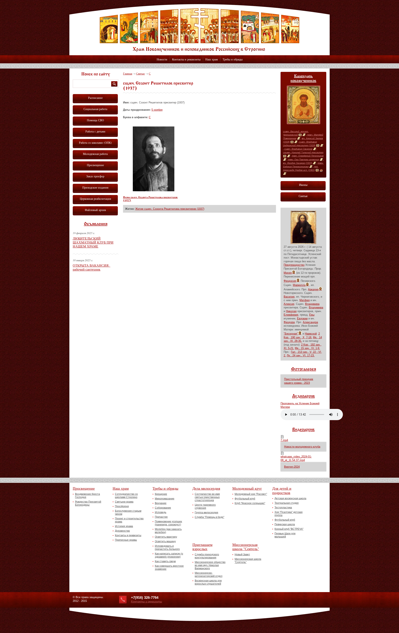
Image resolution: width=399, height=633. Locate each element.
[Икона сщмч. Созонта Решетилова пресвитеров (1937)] (153, 190)
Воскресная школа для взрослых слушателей (208, 582)
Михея (288, 272)
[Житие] (304, 135)
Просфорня (122, 506)
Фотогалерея (303, 369)
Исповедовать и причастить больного (167, 548)
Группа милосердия (206, 512)
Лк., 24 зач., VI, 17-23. (301, 355)
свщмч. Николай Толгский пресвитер (303, 152)
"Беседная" (291, 333)
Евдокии (302, 318)
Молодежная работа (95, 154)
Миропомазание (164, 498)
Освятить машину (165, 541)
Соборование (163, 507)
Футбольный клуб (245, 498)
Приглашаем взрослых (202, 546)
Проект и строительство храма (129, 520)
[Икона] (300, 135)
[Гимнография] (321, 170)
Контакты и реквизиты (186, 59)
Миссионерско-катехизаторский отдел (208, 575)
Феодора (289, 322)
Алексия (289, 303)
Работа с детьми (95, 131)
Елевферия (291, 314)
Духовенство (122, 530)
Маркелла (299, 285)
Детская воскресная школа (290, 498)
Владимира (312, 303)
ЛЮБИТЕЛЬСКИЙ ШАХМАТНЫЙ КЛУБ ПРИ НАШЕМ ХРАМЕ (93, 242)
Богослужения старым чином (128, 512)
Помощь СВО (95, 120)
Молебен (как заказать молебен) (168, 531)
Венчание (160, 503)
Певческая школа (285, 524)
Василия (289, 296)
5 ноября (157, 109)
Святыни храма (124, 501)
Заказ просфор (95, 176)
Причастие (161, 516)
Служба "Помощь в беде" (209, 517)
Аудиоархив (303, 396)
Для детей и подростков (281, 490)
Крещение (161, 494)
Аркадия (313, 289)
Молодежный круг (247, 488)
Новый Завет (242, 554)
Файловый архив (95, 210)
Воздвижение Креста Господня (87, 496)
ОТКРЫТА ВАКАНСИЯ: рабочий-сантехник (91, 267)
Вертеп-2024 (292, 466)
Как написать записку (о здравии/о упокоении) (169, 555)
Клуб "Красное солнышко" (250, 503)
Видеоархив (303, 430)
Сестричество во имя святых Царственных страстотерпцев (207, 497)
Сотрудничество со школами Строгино (126, 496)
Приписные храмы (126, 540)
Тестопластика (283, 507)
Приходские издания (95, 187)
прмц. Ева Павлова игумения (303, 159)
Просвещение (95, 165)
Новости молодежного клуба (302, 446)
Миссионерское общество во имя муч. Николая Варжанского (210, 565)
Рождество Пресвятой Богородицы (88, 503)
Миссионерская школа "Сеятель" (245, 546)
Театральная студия (287, 503)
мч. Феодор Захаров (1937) (297, 163)
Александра (310, 322)
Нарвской (311, 333)
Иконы (303, 185)
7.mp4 (284, 440)
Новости (162, 59)
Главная (127, 73)
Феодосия (290, 280)
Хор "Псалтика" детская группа (289, 514)
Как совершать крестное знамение (169, 567)
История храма (124, 526)
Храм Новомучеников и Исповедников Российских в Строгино (199, 30)
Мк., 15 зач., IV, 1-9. (307, 348)
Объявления (95, 224)
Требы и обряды (233, 59)
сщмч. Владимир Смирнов (298, 149)
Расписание (95, 98)
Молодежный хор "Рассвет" (251, 494)
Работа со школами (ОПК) (95, 143)
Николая (291, 311)
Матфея (304, 300)
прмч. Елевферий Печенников (308, 156)
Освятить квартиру (166, 536)
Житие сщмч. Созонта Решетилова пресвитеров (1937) (169, 208)
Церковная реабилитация (95, 199)
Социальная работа (95, 109)
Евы (311, 314)
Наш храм (211, 59)
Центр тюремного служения (205, 506)
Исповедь (160, 512)
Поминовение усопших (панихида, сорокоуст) (168, 523)
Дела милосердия (206, 488)
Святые (140, 73)
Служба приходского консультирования (207, 556)
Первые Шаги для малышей (285, 535)
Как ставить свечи (165, 561)
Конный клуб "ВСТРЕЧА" (289, 529)
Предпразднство (294, 264)
